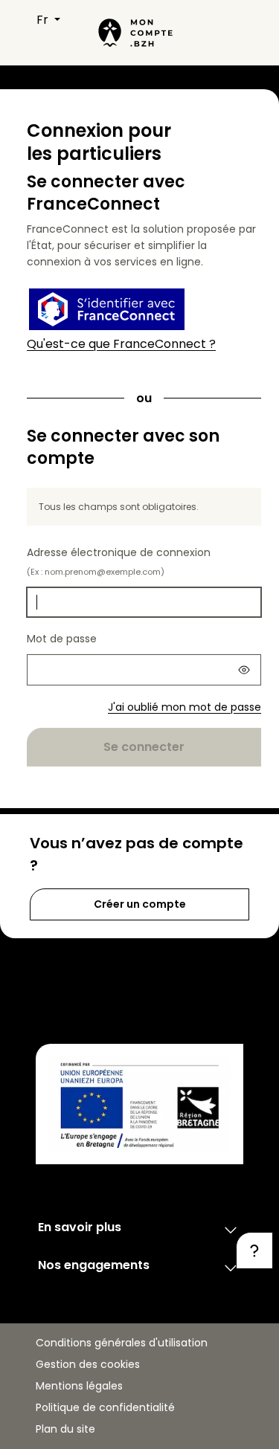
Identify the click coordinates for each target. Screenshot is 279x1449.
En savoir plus (79, 1227)
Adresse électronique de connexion (119, 561)
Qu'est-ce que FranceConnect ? (121, 343)
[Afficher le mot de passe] (244, 670)
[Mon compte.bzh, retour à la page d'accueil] (133, 33)
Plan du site (65, 1428)
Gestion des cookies (88, 1364)
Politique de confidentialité (105, 1407)
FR (43, 19)
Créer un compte (140, 904)
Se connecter (144, 746)
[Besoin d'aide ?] (254, 1250)
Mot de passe (62, 638)
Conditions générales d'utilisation (122, 1342)
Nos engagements (94, 1265)
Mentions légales (79, 1385)
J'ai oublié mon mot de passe (184, 707)
